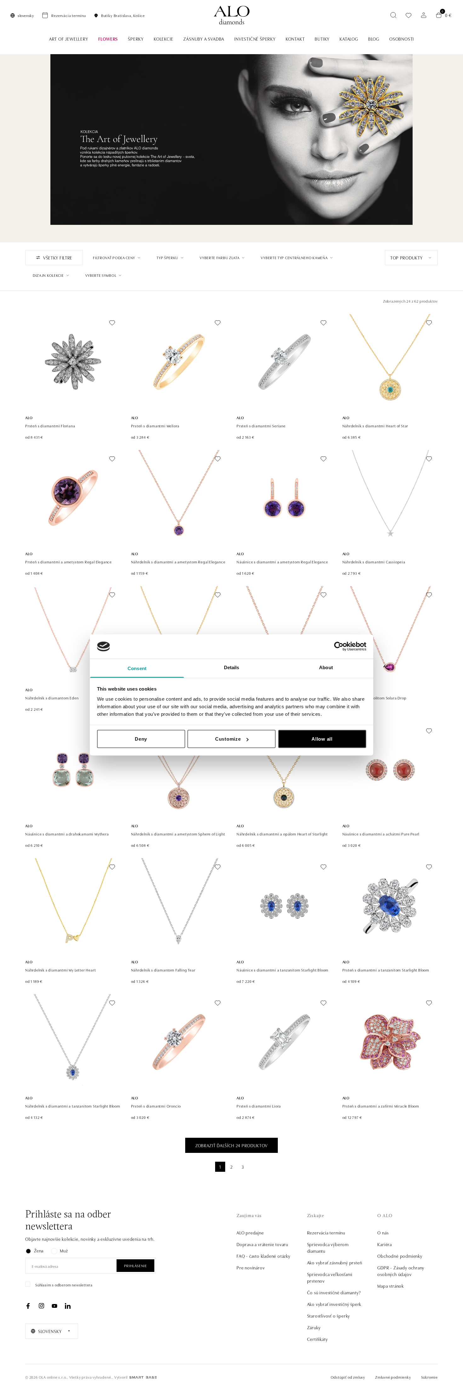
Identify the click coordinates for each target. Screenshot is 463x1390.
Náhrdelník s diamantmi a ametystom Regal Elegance (178, 561)
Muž (64, 1250)
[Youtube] (54, 1306)
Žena (38, 1250)
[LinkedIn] (68, 1306)
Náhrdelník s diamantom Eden (52, 697)
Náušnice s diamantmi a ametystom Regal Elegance (282, 561)
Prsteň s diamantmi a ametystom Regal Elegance (68, 561)
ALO (28, 417)
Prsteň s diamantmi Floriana (50, 425)
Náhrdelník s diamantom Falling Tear (163, 969)
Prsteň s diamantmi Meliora (155, 425)
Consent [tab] (137, 668)
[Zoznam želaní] (408, 15)
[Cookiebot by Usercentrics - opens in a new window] (338, 646)
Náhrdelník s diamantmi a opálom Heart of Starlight (282, 833)
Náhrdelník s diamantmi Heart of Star (375, 425)
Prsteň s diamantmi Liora (259, 1105)
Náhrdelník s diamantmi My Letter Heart (60, 969)
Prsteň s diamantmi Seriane (261, 425)
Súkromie (429, 1377)
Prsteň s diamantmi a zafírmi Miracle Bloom (381, 1105)
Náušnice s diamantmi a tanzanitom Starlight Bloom (283, 969)
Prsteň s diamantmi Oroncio (156, 1105)
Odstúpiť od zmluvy (348, 1377)
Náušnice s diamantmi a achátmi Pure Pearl (381, 833)
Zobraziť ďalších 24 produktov (231, 1145)
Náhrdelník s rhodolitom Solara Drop (374, 697)
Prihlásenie (135, 1265)
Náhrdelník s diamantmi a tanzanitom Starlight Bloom (72, 1105)
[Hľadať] (393, 15)
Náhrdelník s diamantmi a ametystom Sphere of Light (178, 833)
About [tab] (326, 667)
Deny (141, 739)
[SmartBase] (143, 1377)
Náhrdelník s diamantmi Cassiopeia (373, 561)
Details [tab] (231, 667)
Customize (228, 739)
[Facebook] (28, 1306)
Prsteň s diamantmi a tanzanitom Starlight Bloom (386, 969)
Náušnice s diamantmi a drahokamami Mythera (67, 833)
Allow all (322, 739)
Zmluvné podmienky (393, 1377)
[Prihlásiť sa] (423, 15)
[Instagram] (41, 1306)
